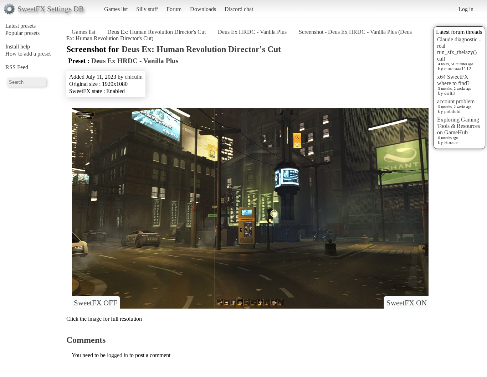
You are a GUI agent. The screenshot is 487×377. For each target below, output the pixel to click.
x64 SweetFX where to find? (453, 80)
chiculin (134, 77)
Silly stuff (147, 9)
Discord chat (239, 9)
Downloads (203, 9)
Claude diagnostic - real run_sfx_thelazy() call (459, 49)
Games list (116, 9)
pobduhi (452, 111)
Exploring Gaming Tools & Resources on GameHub (458, 126)
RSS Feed (16, 67)
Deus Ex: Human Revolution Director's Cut (156, 32)
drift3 (449, 93)
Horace (451, 142)
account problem (456, 101)
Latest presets (20, 26)
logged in (117, 355)
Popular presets (22, 33)
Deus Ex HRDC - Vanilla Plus (252, 32)
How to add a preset (28, 54)
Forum (173, 9)
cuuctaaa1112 (457, 68)
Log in (465, 9)
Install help (17, 46)
